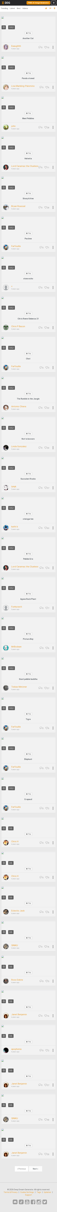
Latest (12, 8)
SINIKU (14, 945)
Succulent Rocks (28, 479)
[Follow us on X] (44, 1202)
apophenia (16, 1049)
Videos (25, 8)
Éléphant (28, 759)
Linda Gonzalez (19, 446)
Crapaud (28, 799)
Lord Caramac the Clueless (24, 166)
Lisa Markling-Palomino (23, 86)
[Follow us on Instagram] (39, 1202)
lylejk (13, 486)
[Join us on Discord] (15, 1202)
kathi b (14, 526)
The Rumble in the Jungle (28, 399)
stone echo (28, 279)
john (13, 126)
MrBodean (16, 646)
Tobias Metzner (19, 686)
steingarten (28, 519)
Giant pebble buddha (28, 679)
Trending (4, 8)
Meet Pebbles (28, 118)
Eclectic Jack (18, 910)
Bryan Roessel (18, 206)
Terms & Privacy (10, 1192)
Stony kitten (28, 198)
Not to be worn (28, 439)
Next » (35, 1169)
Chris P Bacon (18, 326)
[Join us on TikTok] (21, 1202)
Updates (47, 1192)
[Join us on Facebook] (33, 1202)
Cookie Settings (27, 1192)
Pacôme (28, 239)
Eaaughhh (16, 46)
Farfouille (16, 246)
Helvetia (28, 158)
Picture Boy (28, 639)
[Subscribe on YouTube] (27, 1202)
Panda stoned (28, 78)
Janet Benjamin (19, 1014)
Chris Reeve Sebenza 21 (28, 319)
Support (28, 1195)
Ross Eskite (17, 979)
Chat (28, 359)
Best (19, 8)
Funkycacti (16, 606)
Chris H (14, 841)
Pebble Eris (28, 559)
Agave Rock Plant (28, 599)
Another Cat (28, 38)
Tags (39, 1192)
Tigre (28, 719)
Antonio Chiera (18, 406)
